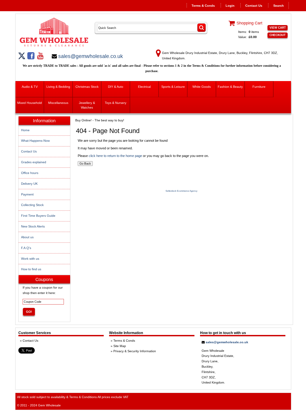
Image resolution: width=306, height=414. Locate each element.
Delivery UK (29, 183)
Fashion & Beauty (230, 86)
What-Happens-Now (35, 140)
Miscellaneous (58, 103)
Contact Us (253, 5)
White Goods (201, 86)
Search (278, 5)
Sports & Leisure (173, 86)
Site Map (119, 346)
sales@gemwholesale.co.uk (90, 56)
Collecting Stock (32, 205)
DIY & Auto (115, 86)
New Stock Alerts (33, 226)
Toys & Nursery (115, 103)
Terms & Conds (203, 5)
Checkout (277, 35)
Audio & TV (30, 86)
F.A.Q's (26, 248)
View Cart (277, 27)
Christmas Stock (87, 86)
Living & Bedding (58, 86)
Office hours (29, 173)
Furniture (258, 86)
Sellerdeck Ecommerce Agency (181, 191)
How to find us (31, 269)
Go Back (85, 163)
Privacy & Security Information (134, 351)
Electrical (144, 86)
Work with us (30, 258)
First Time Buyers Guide (38, 215)
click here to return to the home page (115, 156)
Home (25, 130)
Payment (27, 194)
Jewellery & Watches (87, 105)
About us (27, 237)
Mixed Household (29, 103)
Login (230, 5)
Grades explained (33, 162)
